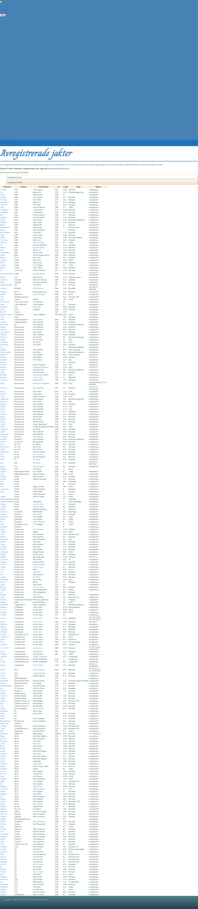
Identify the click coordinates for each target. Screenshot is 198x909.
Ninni (16, 60)
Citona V (3, 696)
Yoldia (2, 427)
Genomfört (13, 20)
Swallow (3, 824)
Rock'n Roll (4, 447)
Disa (2, 731)
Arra (2, 317)
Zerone (3, 432)
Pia (1, 270)
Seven (2, 409)
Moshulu (3, 877)
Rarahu (16, 62)
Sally (2, 454)
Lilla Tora (3, 402)
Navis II (3, 582)
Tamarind (3, 437)
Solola (2, 412)
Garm (2, 396)
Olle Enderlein (38, 288)
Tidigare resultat (15, 85)
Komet (2, 751)
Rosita (2, 670)
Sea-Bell (3, 439)
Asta (2, 776)
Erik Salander (38, 804)
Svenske (3, 829)
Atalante (3, 726)
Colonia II (4, 380)
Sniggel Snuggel (6, 285)
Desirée (16, 50)
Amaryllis (3, 517)
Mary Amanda (5, 352)
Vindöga (3, 476)
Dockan (3, 471)
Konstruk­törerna (15, 35)
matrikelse (58, 169)
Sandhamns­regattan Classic (19, 81)
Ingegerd (3, 217)
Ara (1, 192)
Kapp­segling (13, 73)
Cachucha (4, 280)
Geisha (2, 340)
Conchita (3, 547)
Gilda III (3, 388)
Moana (2, 268)
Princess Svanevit (6, 274)
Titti (1, 297)
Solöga (2, 708)
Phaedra (3, 869)
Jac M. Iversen (38, 454)
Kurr (2, 487)
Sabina (16, 64)
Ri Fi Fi (3, 312)
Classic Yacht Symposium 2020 (20, 92)
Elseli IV (3, 394)
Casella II (3, 629)
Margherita (4, 884)
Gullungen (4, 552)
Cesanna (17, 48)
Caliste (16, 46)
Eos (1, 882)
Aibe (2, 832)
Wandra (3, 469)
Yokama (3, 894)
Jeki (1, 574)
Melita (2, 225)
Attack (2, 195)
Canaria (3, 507)
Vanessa (3, 595)
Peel (1, 463)
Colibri (2, 673)
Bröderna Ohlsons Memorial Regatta (22, 83)
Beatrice (3, 537)
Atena (2, 372)
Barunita (3, 375)
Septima (3, 693)
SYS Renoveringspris (21, 126)
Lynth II (3, 260)
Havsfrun (3, 512)
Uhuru (2, 662)
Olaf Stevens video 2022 (18, 96)
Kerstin (3, 479)
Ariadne (3, 634)
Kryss (2, 309)
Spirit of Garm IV (6, 314)
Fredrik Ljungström (40, 657)
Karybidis (3, 741)
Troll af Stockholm (7, 499)
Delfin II (3, 549)
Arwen (2, 771)
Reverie (3, 367)
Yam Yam (3, 559)
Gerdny (3, 801)
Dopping (3, 837)
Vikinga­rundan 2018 (16, 106)
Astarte (3, 265)
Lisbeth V (4, 222)
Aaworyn (17, 42)
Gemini (3, 816)
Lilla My (3, 322)
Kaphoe (3, 554)
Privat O (3, 365)
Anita (2, 304)
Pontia (2, 713)
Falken (16, 52)
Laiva (2, 569)
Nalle (2, 492)
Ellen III (3, 739)
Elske (2, 383)
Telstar (2, 424)
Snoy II (3, 864)
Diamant (3, 242)
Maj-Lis (3, 756)
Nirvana (3, 683)
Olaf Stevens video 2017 (18, 94)
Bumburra (4, 539)
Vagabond (4, 887)
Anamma (3, 330)
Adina (2, 585)
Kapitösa (3, 527)
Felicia (2, 716)
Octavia (3, 872)
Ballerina (3, 335)
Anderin (17, 44)
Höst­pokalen (13, 75)
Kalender (12, 18)
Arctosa (3, 618)
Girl (1, 796)
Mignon (3, 806)
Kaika (2, 622)
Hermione (4, 879)
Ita (1, 867)
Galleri (7, 87)
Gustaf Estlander (39, 248)
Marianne (3, 794)
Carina (2, 544)
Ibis (1, 250)
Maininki (3, 754)
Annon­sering (14, 111)
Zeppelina (4, 429)
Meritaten (3, 632)
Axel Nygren (37, 514)
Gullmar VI (4, 637)
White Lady (4, 723)
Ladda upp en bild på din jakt (19, 39)
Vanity (2, 237)
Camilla (3, 590)
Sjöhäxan (3, 607)
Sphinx (3, 509)
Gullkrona (4, 342)
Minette (3, 557)
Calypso (3, 504)
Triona (2, 457)
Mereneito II (4, 227)
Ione (2, 703)
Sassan (16, 66)
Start (6, 16)
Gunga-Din (4, 399)
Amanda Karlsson (6, 502)
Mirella (3, 357)
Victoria (16, 68)
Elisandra (3, 644)
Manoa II (3, 852)
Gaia (2, 844)
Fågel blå (3, 205)
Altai (2, 481)
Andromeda (4, 253)
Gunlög (16, 54)
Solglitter (3, 862)
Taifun (2, 422)
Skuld (2, 639)
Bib (1, 522)
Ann (2, 706)
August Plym (37, 764)
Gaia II (2, 442)
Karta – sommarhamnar (17, 33)
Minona (16, 58)
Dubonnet (4, 734)
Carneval (3, 288)
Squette (3, 809)
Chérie (2, 564)
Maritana (3, 786)
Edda (2, 524)
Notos (2, 652)
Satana (2, 370)
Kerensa (3, 600)
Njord (2, 466)
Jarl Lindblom (38, 319)
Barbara (3, 197)
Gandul (3, 514)
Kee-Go (3, 774)
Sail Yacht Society (6, 6)
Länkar (11, 134)
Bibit (2, 484)
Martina (3, 327)
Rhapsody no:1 (5, 721)
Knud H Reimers (39, 294)
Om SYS (12, 108)
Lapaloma (4, 605)
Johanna (3, 847)
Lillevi (2, 220)
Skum (2, 255)
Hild (2, 474)
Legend (3, 577)
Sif (1, 592)
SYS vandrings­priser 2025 (23, 130)
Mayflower (4, 580)
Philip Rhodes (38, 380)
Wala (2, 718)
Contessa (3, 200)
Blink (2, 781)
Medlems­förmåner (15, 113)
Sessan (2, 759)
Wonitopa (3, 307)
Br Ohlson (36, 459)
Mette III (3, 814)
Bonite (2, 294)
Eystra (2, 529)
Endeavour (4, 325)
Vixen (2, 676)
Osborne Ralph (38, 466)
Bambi (2, 749)
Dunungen (4, 711)
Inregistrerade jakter (14, 177)
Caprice (3, 542)
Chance (3, 691)
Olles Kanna (13, 77)
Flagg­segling (13, 27)
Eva (1, 784)
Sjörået (2, 822)
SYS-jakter (13, 29)
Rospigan (3, 769)
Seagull (3, 292)
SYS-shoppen (14, 121)
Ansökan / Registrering (22, 117)
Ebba (2, 842)
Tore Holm (37, 307)
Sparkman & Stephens (41, 383)
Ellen (2, 299)
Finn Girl (3, 337)
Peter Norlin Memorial (17, 79)
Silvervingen (5, 232)
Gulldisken (4, 210)
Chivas (2, 701)
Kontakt (12, 132)
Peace (2, 827)
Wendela (3, 764)
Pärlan (2, 282)
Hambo (16, 56)
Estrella (3, 791)
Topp (2, 235)
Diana (2, 391)
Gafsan (3, 567)
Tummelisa (4, 834)
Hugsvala (3, 811)
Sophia (2, 497)
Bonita (2, 258)
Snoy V (3, 857)
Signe (2, 736)
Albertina (3, 654)
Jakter (7, 29)
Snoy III (3, 859)
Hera (2, 874)
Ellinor (2, 698)
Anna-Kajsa (4, 332)
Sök (6, 136)
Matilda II (3, 355)
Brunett (3, 587)
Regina (3, 248)
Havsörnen (4, 345)
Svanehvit (4, 789)
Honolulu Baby (6, 686)
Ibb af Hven (4, 302)
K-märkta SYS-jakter (17, 37)
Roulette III (4, 452)
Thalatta (3, 779)
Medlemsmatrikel (15, 115)
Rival (2, 746)
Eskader (12, 22)
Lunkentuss (4, 489)
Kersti (2, 417)
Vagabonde (4, 434)
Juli (1, 688)
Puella (2, 839)
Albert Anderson (39, 242)
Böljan (2, 519)
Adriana (3, 889)
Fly (1, 245)
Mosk (2, 263)
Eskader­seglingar (15, 24)
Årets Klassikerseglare (22, 128)
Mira (2, 854)
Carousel (3, 612)
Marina (3, 277)
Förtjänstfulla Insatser (21, 124)
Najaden (3, 360)
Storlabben (4, 681)
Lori (1, 347)
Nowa (2, 444)
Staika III (3, 624)
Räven (2, 230)
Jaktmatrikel (13, 31)
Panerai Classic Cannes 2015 (19, 100)
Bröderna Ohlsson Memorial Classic (22, 90)
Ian (1, 215)
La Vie (2, 610)
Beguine (3, 377)
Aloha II (3, 190)
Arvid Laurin (37, 377)
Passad (2, 362)
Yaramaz (17, 70)
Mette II (3, 419)
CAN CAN (4, 648)
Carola (2, 449)
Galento (3, 532)
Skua (2, 319)
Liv (1, 572)
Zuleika (3, 602)
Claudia (3, 849)
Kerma (2, 804)
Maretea (3, 350)
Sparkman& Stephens (41, 367)
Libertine (3, 657)
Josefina (3, 678)
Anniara (3, 615)
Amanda (3, 562)
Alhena (3, 627)
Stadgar (12, 119)
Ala (1, 659)
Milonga (3, 404)
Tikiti (2, 642)
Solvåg (2, 414)
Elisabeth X (4, 202)
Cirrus (2, 729)
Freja (2, 207)
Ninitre (2, 407)
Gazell (2, 744)
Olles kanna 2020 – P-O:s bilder (20, 98)
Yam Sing (3, 240)
